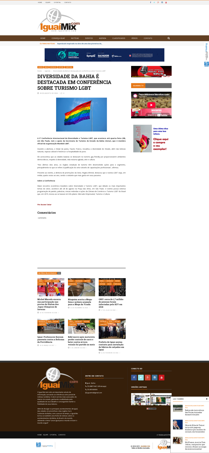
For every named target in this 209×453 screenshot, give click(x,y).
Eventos (89, 38)
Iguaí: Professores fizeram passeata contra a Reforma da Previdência (50, 339)
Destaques (53, 67)
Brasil (41, 281)
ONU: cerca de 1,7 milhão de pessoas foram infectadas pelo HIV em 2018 (111, 303)
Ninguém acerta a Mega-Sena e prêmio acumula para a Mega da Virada (80, 302)
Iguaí (49, 321)
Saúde (109, 284)
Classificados (118, 38)
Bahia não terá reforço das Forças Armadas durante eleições (194, 412)
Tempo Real (69, 67)
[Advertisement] (81, 246)
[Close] (206, 399)
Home (40, 2)
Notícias (75, 38)
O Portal (57, 2)
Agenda (102, 38)
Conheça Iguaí (58, 38)
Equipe (48, 2)
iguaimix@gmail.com (94, 393)
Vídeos (134, 38)
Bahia (46, 67)
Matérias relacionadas (47, 273)
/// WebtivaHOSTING (164, 435)
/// (59, 273)
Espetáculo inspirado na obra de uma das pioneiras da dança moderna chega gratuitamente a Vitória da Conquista (104, 43)
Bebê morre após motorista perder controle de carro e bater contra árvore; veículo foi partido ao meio (81, 341)
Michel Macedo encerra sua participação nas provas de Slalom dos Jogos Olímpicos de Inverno (49, 304)
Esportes (48, 281)
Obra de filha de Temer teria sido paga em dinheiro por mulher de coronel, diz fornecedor (195, 428)
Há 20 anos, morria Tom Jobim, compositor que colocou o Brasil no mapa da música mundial (195, 445)
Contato (67, 2)
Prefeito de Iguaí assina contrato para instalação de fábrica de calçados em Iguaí (111, 346)
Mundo (118, 281)
